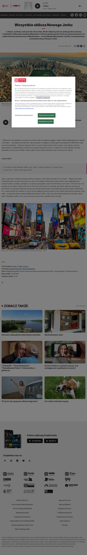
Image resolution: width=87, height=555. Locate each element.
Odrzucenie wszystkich (46, 115)
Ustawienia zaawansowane (24, 115)
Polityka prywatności (43, 97)
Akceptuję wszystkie (46, 121)
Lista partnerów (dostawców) (24, 108)
